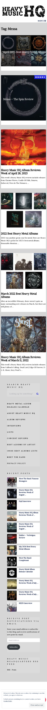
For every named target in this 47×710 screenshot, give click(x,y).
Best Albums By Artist (21, 445)
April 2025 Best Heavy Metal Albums (25, 52)
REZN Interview (25, 603)
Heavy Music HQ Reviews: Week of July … (28, 581)
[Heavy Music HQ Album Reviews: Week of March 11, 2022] (23, 334)
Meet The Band (16, 457)
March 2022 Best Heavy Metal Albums (19, 295)
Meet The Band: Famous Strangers (28, 479)
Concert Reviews (17, 438)
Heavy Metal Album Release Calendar (27, 570)
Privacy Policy (16, 463)
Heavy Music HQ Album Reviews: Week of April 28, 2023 (21, 171)
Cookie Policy (7, 701)
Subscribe (14, 647)
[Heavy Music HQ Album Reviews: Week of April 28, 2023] (23, 147)
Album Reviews (16, 420)
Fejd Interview (25, 501)
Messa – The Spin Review (18, 99)
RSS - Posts (11, 670)
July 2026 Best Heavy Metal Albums (27, 547)
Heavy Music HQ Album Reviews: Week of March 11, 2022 (21, 358)
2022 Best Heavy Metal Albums (19, 233)
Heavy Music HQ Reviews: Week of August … (26, 492)
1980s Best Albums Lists (22, 451)
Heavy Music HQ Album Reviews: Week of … (28, 513)
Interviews (14, 426)
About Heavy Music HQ (21, 413)
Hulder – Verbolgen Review (27, 536)
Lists (10, 432)
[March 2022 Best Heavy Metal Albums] (23, 271)
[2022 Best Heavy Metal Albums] (23, 211)
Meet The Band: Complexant (25, 559)
